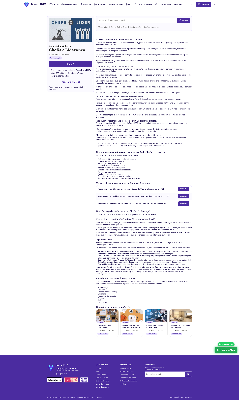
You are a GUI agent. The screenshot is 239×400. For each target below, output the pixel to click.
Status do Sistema (102, 381)
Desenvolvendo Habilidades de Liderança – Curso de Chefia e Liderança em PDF (133, 196)
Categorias (87, 4)
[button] (215, 4)
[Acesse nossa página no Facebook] (65, 374)
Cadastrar (205, 4)
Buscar (185, 20)
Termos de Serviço (127, 375)
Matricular (183, 189)
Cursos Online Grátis (119, 27)
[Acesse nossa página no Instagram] (61, 374)
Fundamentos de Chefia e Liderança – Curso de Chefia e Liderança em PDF (131, 189)
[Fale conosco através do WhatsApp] (57, 374)
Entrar (189, 4)
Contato (123, 384)
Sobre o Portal (125, 369)
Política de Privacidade (128, 381)
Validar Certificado (102, 384)
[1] (188, 374)
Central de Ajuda (145, 4)
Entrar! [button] (70, 64)
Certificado (101, 4)
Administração (135, 27)
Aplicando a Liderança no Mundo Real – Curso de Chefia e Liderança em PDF (132, 204)
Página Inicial (103, 27)
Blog (130, 4)
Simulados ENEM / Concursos (169, 4)
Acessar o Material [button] (70, 82)
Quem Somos (117, 4)
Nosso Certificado (127, 372)
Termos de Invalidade (128, 378)
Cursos (55, 4)
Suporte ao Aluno (227, 350)
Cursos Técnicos (70, 4)
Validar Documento (103, 387)
